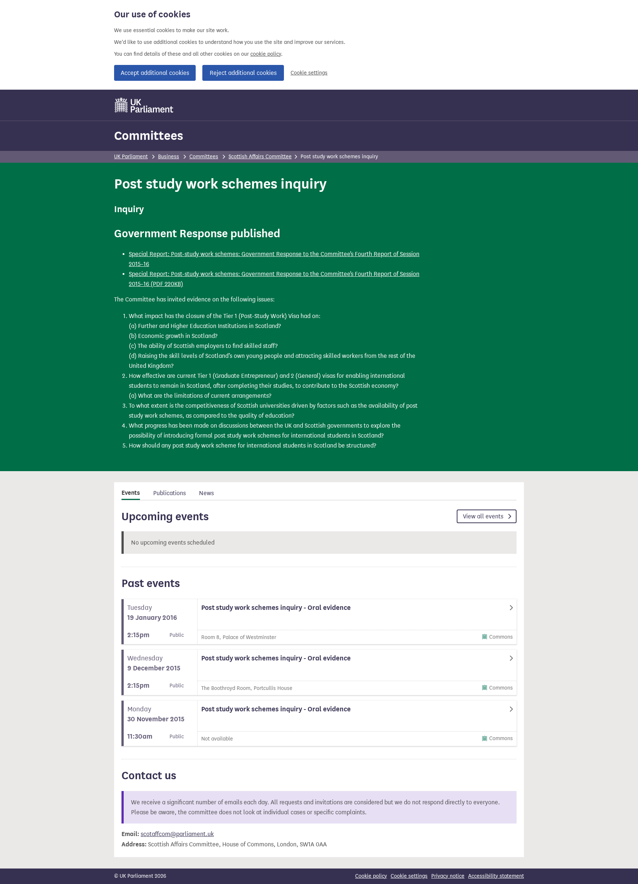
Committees (148, 135)
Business (168, 156)
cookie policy (265, 54)
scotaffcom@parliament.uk (177, 834)
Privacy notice (447, 876)
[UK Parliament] (144, 105)
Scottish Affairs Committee (260, 156)
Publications (169, 493)
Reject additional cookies (243, 72)
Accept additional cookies (155, 72)
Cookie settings (309, 73)
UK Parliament (131, 156)
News (206, 493)
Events (130, 493)
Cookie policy (371, 876)
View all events (484, 516)
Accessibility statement (496, 876)
